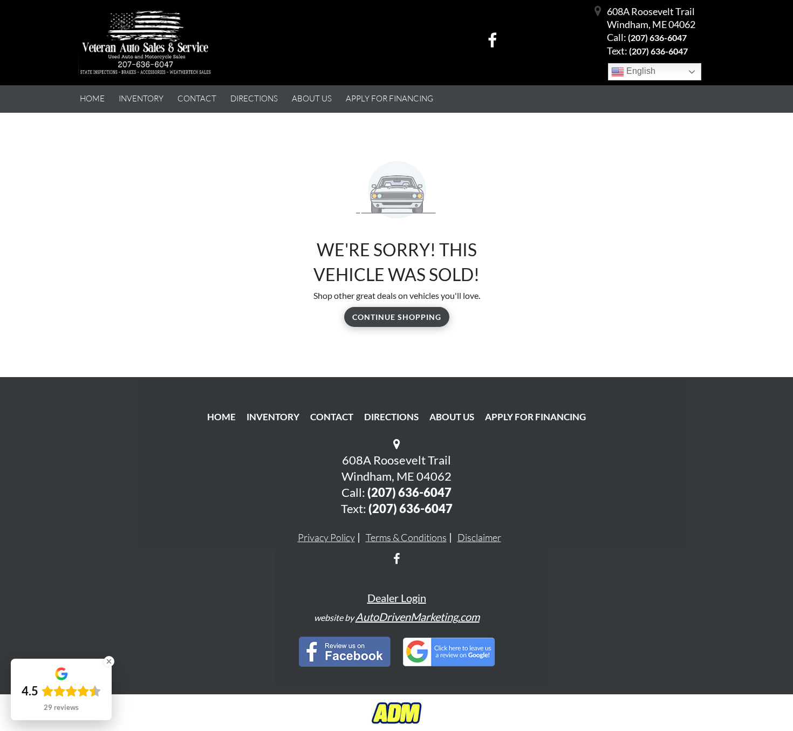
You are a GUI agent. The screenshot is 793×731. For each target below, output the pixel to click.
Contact (331, 416)
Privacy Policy (326, 537)
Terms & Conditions (406, 537)
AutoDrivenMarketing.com (418, 616)
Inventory (273, 416)
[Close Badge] (109, 661)
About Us (451, 416)
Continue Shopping (396, 317)
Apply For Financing (535, 416)
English (639, 71)
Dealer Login (396, 597)
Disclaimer (479, 537)
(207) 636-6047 (657, 37)
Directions (391, 416)
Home (221, 416)
